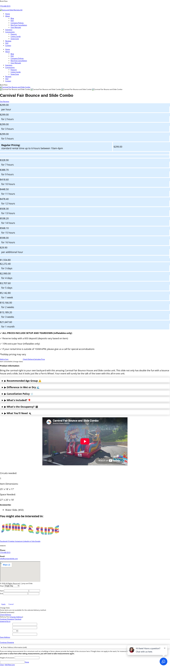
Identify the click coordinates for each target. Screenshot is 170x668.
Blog (12, 18)
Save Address (5, 637)
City (2, 627)
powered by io (5, 621)
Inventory (8, 29)
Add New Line (10, 664)
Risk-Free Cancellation (19, 25)
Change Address (16, 617)
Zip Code (4, 634)
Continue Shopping (7, 619)
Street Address (6, 624)
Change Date (5, 608)
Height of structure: (7, 658)
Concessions (10, 32)
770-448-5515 (5, 6)
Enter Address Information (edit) (15, 647)
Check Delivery (28, 359)
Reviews (8, 41)
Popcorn (14, 34)
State (3, 631)
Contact (8, 45)
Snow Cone (15, 39)
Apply (3, 604)
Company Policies (17, 23)
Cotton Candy (16, 36)
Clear (2, 664)
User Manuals (16, 27)
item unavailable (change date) (11, 361)
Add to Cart (4, 359)
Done (27, 662)
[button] (3, 1)
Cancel (11, 604)
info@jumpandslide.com (9, 558)
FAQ (12, 20)
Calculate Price (39, 359)
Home (7, 14)
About (7, 16)
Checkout (17, 619)
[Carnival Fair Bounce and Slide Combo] (15, 89)
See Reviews (4, 101)
